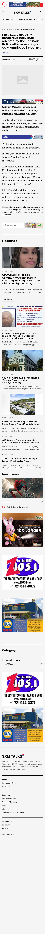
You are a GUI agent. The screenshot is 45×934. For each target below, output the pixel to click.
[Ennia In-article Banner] (22, 225)
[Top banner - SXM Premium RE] (22, 4)
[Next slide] (41, 474)
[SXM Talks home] (22, 12)
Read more (9, 299)
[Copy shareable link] (30, 59)
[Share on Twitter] (37, 59)
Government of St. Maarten (13, 813)
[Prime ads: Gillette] (22, 572)
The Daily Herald (9, 19)
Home (4, 29)
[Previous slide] (38, 474)
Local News (6, 795)
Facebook (6, 821)
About (4, 779)
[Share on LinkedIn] (41, 59)
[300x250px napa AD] (22, 615)
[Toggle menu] (3, 12)
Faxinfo (37, 19)
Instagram (6, 825)
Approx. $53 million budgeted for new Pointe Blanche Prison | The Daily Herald (21, 423)
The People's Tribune (10, 809)
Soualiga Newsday (25, 19)
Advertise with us (9, 783)
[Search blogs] (41, 12)
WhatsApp (6, 828)
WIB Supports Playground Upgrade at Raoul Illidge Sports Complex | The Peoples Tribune (22, 441)
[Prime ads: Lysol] (22, 530)
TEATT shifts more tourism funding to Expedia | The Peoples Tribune (19, 460)
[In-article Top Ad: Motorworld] (22, 101)
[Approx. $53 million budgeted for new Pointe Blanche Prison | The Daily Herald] (22, 404)
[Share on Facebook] (33, 59)
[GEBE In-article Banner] (22, 137)
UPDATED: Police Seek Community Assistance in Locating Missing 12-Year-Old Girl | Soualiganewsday (21, 279)
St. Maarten (6, 786)
